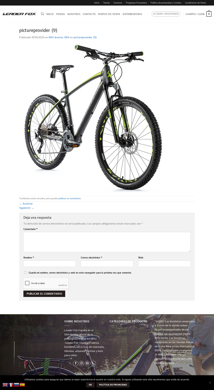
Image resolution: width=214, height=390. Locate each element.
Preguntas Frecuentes (136, 2)
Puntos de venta (109, 14)
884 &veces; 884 (59, 37)
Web (140, 257)
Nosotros (73, 14)
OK (90, 384)
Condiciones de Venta (195, 2)
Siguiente (26, 208)
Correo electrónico (91, 257)
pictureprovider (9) (85, 37)
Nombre (28, 257)
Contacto (117, 2)
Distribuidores (132, 14)
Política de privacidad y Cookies (166, 2)
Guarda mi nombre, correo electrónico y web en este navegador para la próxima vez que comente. (80, 272)
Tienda (106, 2)
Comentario (30, 229)
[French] (11, 384)
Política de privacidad (113, 384)
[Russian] (17, 384)
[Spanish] (22, 384)
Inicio (96, 2)
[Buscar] (42, 14)
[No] (209, 383)
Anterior (26, 203)
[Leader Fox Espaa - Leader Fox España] (19, 14)
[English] (5, 384)
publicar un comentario (70, 198)
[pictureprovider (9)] (93, 117)
